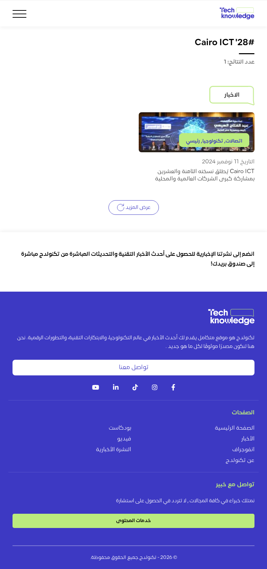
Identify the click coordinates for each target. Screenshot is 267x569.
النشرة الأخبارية (113, 450)
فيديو (124, 439)
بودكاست (120, 428)
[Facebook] (173, 388)
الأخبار (247, 439)
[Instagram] (154, 388)
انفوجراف (243, 450)
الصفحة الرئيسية (234, 428)
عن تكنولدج (240, 460)
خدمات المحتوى (133, 520)
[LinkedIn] (116, 388)
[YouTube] (95, 388)
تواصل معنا (133, 367)
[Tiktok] (135, 388)
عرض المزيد (137, 207)
